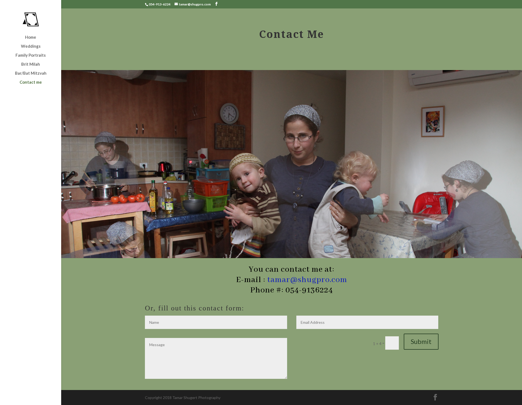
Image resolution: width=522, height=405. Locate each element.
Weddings (31, 46)
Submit (421, 341)
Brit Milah (30, 64)
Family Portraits (30, 55)
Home (30, 37)
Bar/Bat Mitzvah (30, 73)
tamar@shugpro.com (307, 280)
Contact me (31, 82)
